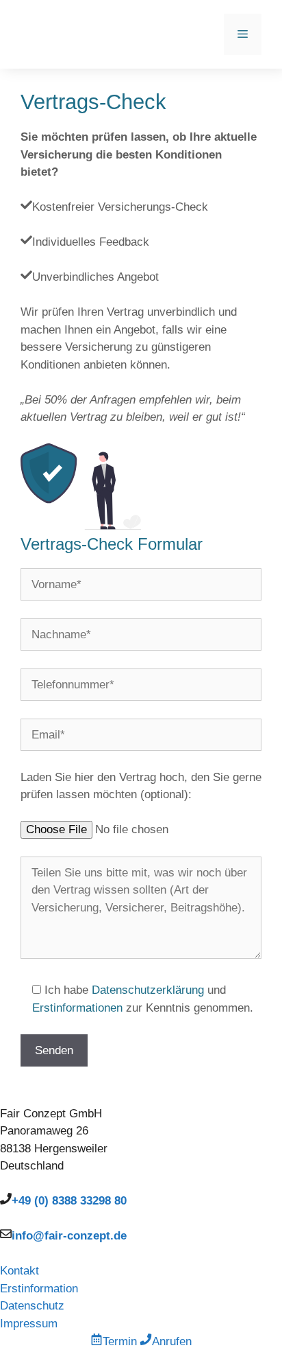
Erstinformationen (77, 1007)
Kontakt (19, 1270)
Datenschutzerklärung (148, 990)
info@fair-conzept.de (69, 1235)
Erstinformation (39, 1288)
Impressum (28, 1323)
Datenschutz (32, 1305)
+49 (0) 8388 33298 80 (69, 1200)
